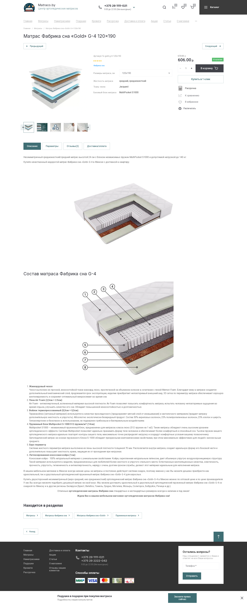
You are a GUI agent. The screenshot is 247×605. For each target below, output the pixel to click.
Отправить (192, 576)
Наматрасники (62, 21)
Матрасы (43, 21)
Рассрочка (113, 21)
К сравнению (192, 95)
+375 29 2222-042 (94, 560)
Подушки (81, 21)
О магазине (183, 21)
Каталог (214, 7)
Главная (27, 21)
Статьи (167, 21)
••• (196, 21)
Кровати (96, 21)
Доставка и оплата (134, 21)
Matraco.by (46, 5)
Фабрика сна (98, 65)
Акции (154, 21)
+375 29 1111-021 (115, 5)
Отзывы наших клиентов (57, 569)
